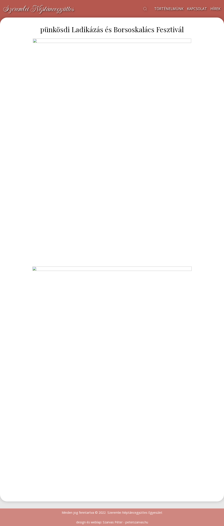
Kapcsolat (197, 8)
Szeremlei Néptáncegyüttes (39, 9)
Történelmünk (169, 8)
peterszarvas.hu (136, 522)
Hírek (215, 8)
